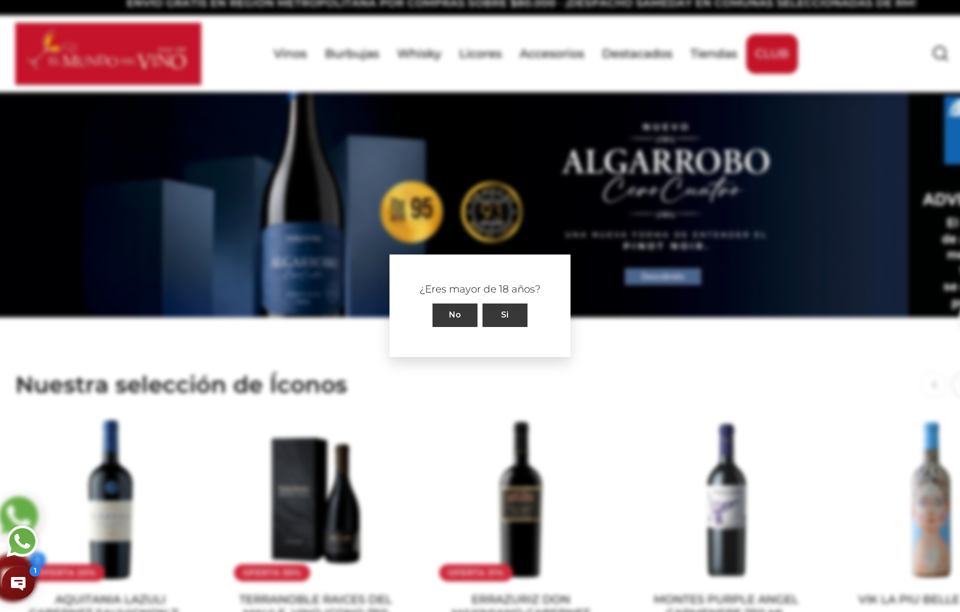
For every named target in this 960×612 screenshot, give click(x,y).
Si (505, 315)
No (455, 315)
